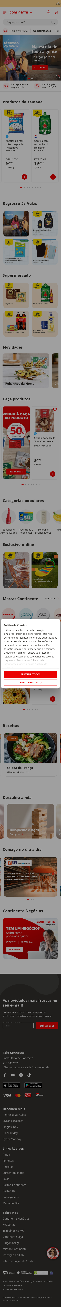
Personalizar (29, 682)
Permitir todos (30, 674)
